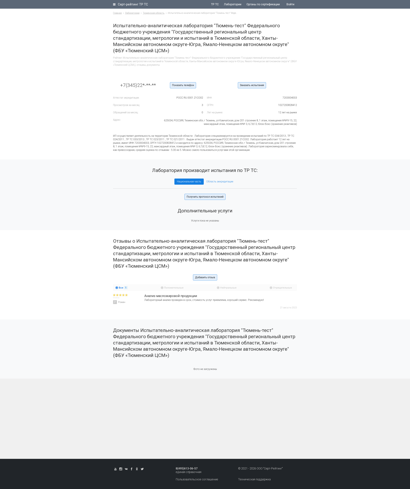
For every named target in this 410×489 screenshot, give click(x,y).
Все (123, 287)
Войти (290, 4)
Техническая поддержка (254, 479)
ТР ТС (215, 4)
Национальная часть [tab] (189, 181)
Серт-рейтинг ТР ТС (133, 4)
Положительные (174, 287)
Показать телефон (183, 85)
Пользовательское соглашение (197, 479)
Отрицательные (282, 287)
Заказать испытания (252, 85)
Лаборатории (232, 4)
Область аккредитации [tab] (219, 181)
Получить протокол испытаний (205, 196)
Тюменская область (153, 13)
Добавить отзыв (205, 277)
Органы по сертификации (263, 4)
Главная (117, 13)
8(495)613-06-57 (186, 468)
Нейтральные (228, 287)
